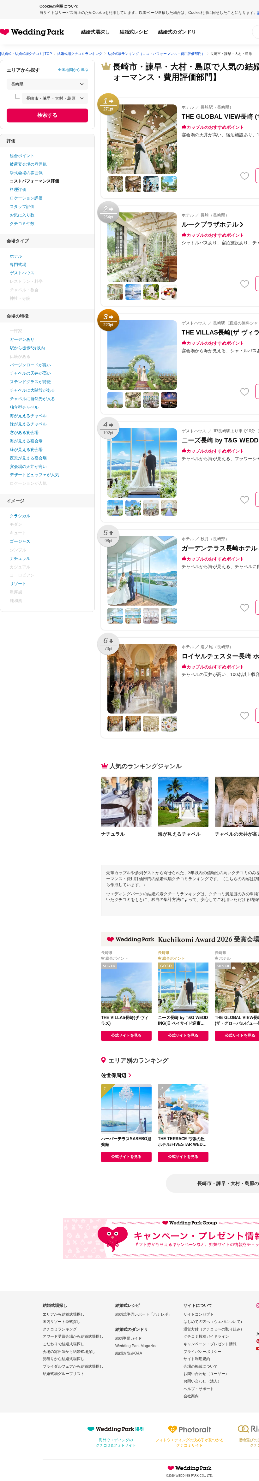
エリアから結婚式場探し (63, 1314)
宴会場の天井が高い (28, 466)
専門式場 (18, 264)
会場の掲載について (201, 1366)
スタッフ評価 (22, 206)
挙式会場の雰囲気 (26, 172)
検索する (47, 115)
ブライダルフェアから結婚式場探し (73, 1366)
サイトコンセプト (199, 1314)
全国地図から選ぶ (73, 70)
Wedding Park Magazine (136, 1346)
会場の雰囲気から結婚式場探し (69, 1351)
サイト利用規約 (197, 1359)
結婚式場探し (95, 31)
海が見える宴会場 (26, 441)
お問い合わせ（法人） (202, 1381)
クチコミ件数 (22, 223)
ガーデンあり (22, 339)
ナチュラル (20, 558)
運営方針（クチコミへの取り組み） (214, 1329)
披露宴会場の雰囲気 (28, 164)
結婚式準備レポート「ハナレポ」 (143, 1314)
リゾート (18, 583)
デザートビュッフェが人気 (34, 474)
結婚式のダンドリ (177, 31)
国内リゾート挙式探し (62, 1321)
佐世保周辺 (113, 1075)
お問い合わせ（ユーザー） (206, 1373)
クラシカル (20, 515)
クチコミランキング (60, 1329)
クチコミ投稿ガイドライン (206, 1336)
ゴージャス (20, 541)
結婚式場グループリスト (63, 1373)
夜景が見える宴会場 (28, 458)
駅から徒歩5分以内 (27, 348)
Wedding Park (189, 1468)
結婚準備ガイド (128, 1338)
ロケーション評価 (26, 198)
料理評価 (18, 189)
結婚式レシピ (134, 31)
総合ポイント (22, 155)
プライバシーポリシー (202, 1351)
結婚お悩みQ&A (128, 1353)
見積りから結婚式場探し (63, 1359)
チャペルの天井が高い (30, 373)
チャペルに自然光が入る (32, 398)
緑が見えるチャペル (28, 424)
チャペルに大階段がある (32, 390)
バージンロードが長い (30, 365)
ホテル (16, 256)
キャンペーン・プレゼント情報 (210, 1344)
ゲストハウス (22, 272)
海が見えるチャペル (28, 415)
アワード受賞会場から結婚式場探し (73, 1336)
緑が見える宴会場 (26, 449)
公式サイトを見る (126, 1035)
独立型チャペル (24, 407)
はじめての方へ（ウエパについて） (214, 1321)
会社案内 (191, 1396)
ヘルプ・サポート (199, 1389)
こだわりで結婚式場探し (63, 1344)
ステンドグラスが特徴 (30, 381)
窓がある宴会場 (24, 432)
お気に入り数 (22, 215)
